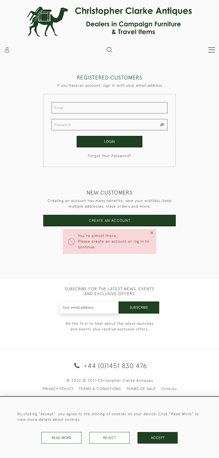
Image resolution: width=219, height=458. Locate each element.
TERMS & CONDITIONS (100, 389)
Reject (109, 438)
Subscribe (139, 307)
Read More (61, 438)
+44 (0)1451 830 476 (114, 365)
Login (109, 141)
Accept (158, 438)
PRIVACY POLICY (57, 389)
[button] (109, 50)
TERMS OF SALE (141, 389)
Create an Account (109, 220)
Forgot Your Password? (109, 156)
